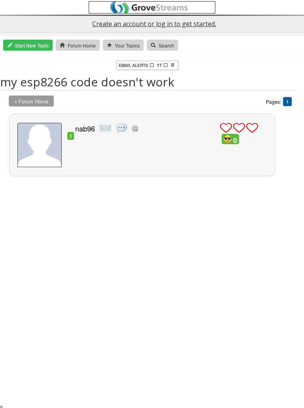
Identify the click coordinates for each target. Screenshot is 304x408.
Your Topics (127, 45)
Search (166, 45)
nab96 (85, 128)
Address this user (135, 128)
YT (159, 65)
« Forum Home (31, 101)
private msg (105, 128)
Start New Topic (32, 45)
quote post (121, 128)
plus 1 (226, 128)
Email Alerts (133, 65)
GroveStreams (152, 7)
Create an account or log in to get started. (154, 23)
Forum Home (82, 45)
